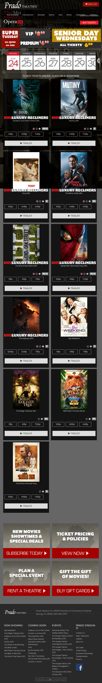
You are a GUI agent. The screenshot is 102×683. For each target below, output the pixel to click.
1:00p (10, 206)
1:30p (10, 134)
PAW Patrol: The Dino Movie (14, 650)
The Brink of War (10, 647)
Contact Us (80, 633)
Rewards (41, 15)
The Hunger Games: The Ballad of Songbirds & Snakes (61, 666)
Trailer (27, 143)
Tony (30, 647)
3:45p (24, 206)
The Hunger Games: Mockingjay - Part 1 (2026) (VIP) (62, 650)
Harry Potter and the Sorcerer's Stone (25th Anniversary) (37, 642)
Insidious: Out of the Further (39, 630)
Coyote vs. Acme (35, 662)
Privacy (79, 659)
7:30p (37, 134)
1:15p (10, 279)
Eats (60, 15)
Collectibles (81, 15)
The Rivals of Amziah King (14, 645)
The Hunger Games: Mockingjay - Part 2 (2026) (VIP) (62, 658)
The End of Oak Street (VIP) (14, 656)
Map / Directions (82, 636)
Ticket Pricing (81, 650)
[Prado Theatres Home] (19, 3)
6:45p (37, 206)
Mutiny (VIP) (9, 642)
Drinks (69, 15)
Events (52, 15)
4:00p (72, 424)
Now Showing (12, 15)
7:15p (37, 279)
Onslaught (32, 653)
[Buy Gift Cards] (75, 578)
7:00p (37, 424)
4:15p (24, 279)
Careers (79, 639)
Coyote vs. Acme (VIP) (37, 633)
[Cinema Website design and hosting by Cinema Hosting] (51, 679)
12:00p (11, 351)
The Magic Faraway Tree (14, 633)
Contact (93, 15)
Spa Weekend (9, 630)
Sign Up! (92, 4)
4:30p (24, 134)
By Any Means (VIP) (35, 650)
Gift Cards (80, 647)
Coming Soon (27, 15)
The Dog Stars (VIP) (35, 636)
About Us (79, 642)
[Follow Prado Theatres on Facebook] (87, 667)
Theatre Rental (81, 656)
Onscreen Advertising (84, 653)
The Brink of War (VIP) (12, 653)
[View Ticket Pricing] (75, 540)
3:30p (24, 351)
